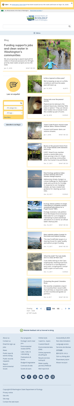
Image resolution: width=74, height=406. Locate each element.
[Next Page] (65, 308)
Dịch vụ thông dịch (63, 356)
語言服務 (59, 350)
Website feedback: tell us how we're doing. (38, 330)
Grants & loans (26, 369)
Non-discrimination (63, 341)
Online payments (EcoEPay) (44, 353)
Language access (62, 344)
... (44, 309)
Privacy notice (8, 392)
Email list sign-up (9, 344)
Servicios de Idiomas (63, 347)
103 (48, 309)
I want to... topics (44, 341)
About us (6, 338)
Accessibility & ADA (63, 338)
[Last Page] (69, 308)
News (5, 350)
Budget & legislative (28, 362)
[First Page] (37, 308)
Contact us (7, 341)
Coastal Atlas (43, 344)
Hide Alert (67, 3)
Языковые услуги (62, 359)
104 (53, 309)
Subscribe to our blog (12, 125)
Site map (6, 399)
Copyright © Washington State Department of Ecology (22, 389)
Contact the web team (11, 402)
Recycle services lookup (44, 359)
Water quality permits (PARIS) (44, 364)
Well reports (42, 369)
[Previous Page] (41, 308)
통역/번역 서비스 (62, 353)
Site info (6, 396)
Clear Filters (7, 117)
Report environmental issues (8, 366)
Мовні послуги (61, 362)
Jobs (4, 347)
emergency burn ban (19, 4)
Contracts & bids (27, 366)
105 (58, 309)
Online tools (42, 338)
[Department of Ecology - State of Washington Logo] (37, 18)
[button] (37, 33)
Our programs (26, 338)
